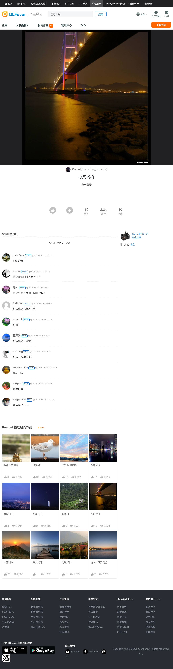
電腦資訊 (64, 621)
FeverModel (8, 616)
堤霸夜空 (37, 513)
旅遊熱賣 (93, 611)
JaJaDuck (18, 255)
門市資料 (122, 606)
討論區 (5, 626)
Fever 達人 (8, 611)
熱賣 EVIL (122, 632)
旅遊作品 (93, 621)
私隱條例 (150, 632)
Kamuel (76, 169)
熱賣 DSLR (123, 626)
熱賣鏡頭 (122, 621)
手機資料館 (37, 616)
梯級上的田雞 (11, 465)
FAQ (83, 25)
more (41, 427)
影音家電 (64, 626)
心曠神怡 (66, 562)
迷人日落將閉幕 (99, 562)
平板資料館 (37, 621)
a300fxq (17, 351)
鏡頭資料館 (37, 611)
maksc (17, 271)
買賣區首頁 (65, 606)
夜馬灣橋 (95, 513)
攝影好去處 (96, 606)
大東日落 (8, 562)
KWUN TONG (69, 465)
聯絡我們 (150, 611)
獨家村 (65, 513)
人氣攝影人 (22, 25)
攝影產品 (64, 611)
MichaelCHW (20, 367)
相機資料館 (37, 606)
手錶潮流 (64, 632)
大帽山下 (8, 513)
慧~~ (16, 287)
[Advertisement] (86, 197)
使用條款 (150, 626)
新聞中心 (7, 606)
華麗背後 (95, 465)
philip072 (18, 383)
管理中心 (66, 25)
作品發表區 (8, 621)
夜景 (132, 244)
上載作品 (161, 24)
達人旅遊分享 (95, 626)
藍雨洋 (17, 335)
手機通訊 (64, 616)
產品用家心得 (38, 626)
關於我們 (150, 606)
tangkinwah (19, 399)
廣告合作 (150, 616)
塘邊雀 (36, 465)
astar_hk (18, 319)
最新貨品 (122, 611)
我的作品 (45, 25)
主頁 (4, 25)
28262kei (18, 303)
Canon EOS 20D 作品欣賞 (140, 235)
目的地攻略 (94, 616)
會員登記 (150, 621)
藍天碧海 (37, 562)
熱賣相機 (122, 616)
